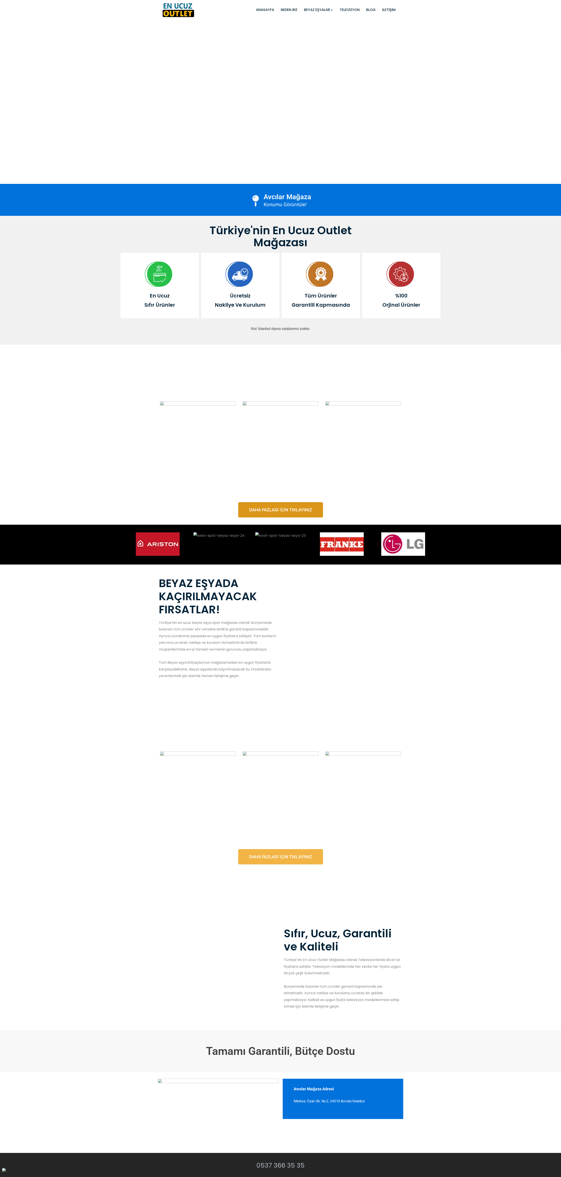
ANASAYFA (265, 9)
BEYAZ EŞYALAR (317, 9)
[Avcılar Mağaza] (255, 201)
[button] (131, 544)
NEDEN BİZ (289, 9)
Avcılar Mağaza (287, 197)
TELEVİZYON (350, 9)
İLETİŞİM (389, 9)
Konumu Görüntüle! (285, 204)
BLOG (371, 9)
